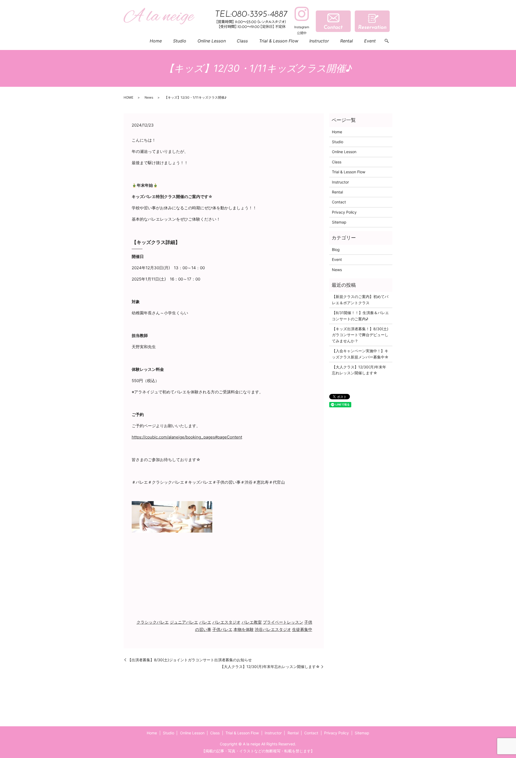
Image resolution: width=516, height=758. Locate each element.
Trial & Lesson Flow (278, 41)
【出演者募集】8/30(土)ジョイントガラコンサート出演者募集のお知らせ (190, 660)
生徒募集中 (302, 629)
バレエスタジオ (226, 622)
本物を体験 (244, 629)
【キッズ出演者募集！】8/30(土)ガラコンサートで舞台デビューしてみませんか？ (360, 334)
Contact (339, 202)
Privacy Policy (344, 212)
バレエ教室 (252, 622)
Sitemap (339, 222)
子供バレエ (222, 629)
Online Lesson (212, 41)
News (149, 97)
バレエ (205, 622)
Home (156, 41)
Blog (336, 249)
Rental (346, 41)
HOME (128, 97)
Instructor (319, 41)
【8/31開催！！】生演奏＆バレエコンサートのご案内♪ (360, 315)
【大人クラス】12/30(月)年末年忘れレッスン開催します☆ (270, 666)
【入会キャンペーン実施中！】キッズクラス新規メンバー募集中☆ (360, 354)
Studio (179, 41)
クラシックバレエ (153, 622)
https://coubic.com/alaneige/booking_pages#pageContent (187, 437)
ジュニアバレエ (184, 622)
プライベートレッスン (283, 622)
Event (370, 41)
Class (242, 41)
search (386, 41)
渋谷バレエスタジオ (273, 629)
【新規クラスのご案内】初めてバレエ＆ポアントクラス (360, 299)
